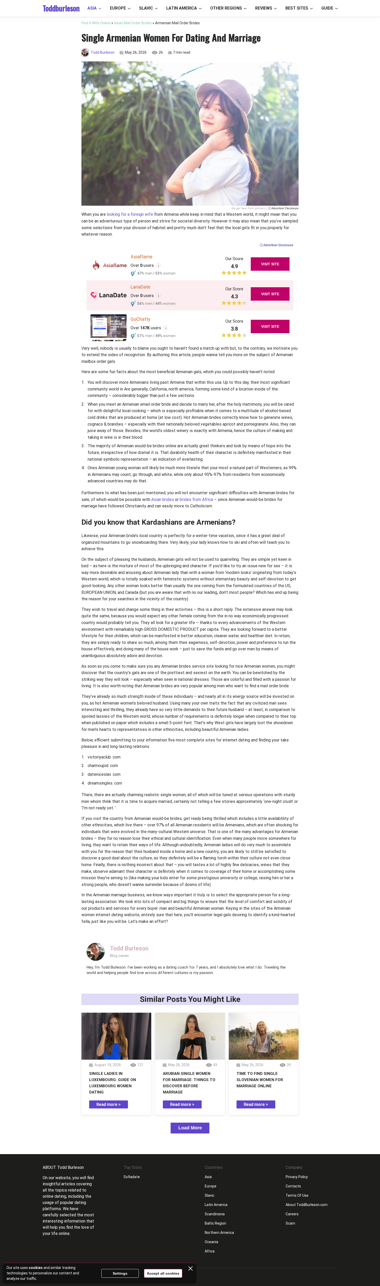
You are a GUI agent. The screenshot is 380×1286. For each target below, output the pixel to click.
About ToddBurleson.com (307, 1205)
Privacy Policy (297, 1177)
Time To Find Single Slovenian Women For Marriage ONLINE (260, 1079)
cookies (36, 1268)
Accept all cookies (163, 1273)
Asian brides (162, 499)
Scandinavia (215, 1214)
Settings (120, 1273)
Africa (210, 1251)
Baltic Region (215, 1223)
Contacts (293, 1186)
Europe (118, 8)
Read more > (108, 1104)
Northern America (219, 1233)
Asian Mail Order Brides (133, 23)
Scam (290, 1223)
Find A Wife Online (96, 23)
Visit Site (270, 264)
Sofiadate (132, 1177)
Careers (292, 1214)
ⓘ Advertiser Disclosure (283, 208)
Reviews (263, 8)
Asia (92, 8)
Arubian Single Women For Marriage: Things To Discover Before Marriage (189, 1083)
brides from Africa (196, 499)
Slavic (146, 8)
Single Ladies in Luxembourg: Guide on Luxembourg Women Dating (112, 1083)
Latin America (181, 8)
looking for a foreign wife (130, 214)
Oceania (211, 1242)
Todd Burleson (103, 52)
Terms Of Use (297, 1195)
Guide (327, 8)
